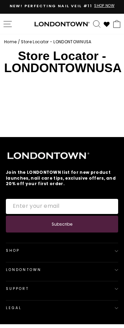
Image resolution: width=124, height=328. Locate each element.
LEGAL (14, 307)
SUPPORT (17, 288)
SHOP (13, 250)
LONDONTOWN (23, 269)
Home (10, 42)
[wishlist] (107, 23)
